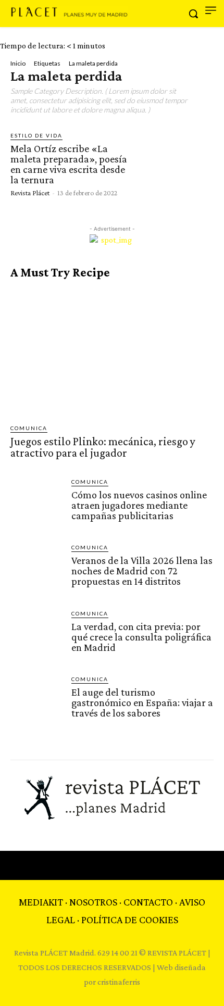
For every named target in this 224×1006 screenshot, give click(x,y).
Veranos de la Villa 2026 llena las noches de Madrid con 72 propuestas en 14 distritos (142, 571)
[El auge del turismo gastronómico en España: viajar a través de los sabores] (36, 701)
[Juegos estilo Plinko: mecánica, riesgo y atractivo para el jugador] (112, 352)
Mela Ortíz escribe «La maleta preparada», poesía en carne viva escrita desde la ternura (68, 164)
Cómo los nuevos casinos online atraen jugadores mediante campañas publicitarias (139, 505)
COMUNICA (28, 428)
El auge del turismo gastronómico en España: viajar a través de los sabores (142, 702)
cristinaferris (118, 981)
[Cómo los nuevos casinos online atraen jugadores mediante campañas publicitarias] (36, 503)
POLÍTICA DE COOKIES (129, 919)
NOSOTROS (93, 902)
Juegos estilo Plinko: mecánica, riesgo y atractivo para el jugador (102, 447)
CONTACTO (148, 902)
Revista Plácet (29, 192)
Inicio (18, 63)
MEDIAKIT (41, 902)
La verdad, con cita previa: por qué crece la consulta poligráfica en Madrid (141, 637)
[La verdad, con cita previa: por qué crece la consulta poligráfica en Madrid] (36, 635)
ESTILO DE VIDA (36, 135)
